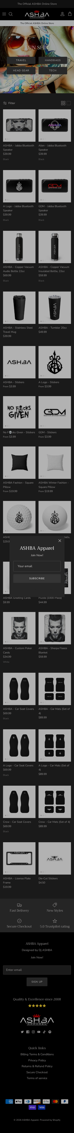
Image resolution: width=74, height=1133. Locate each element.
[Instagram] (34, 590)
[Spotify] (50, 590)
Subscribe (37, 578)
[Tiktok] (45, 590)
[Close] (60, 541)
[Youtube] (39, 590)
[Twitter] (23, 590)
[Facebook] (28, 590)
